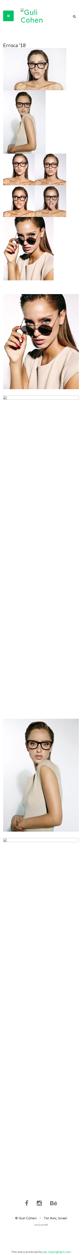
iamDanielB (41, 1224)
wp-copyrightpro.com (57, 1252)
